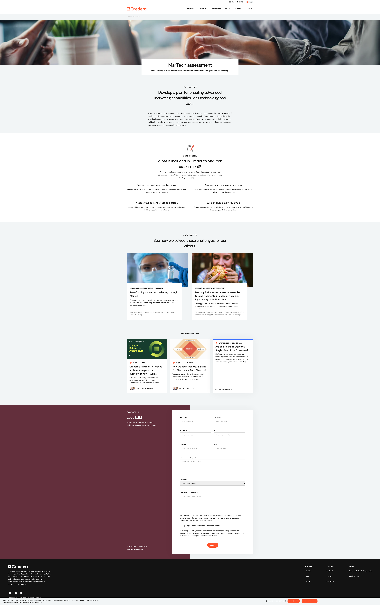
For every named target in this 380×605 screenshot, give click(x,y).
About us (249, 9)
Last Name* (218, 417)
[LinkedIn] (10, 593)
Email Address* (185, 431)
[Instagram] (15, 593)
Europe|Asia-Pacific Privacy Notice (30, 602)
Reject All (293, 601)
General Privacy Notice (10, 602)
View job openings (134, 549)
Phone (216, 431)
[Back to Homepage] (136, 9)
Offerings (191, 9)
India (250, 2)
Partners (307, 576)
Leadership (330, 571)
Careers (238, 9)
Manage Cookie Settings (276, 601)
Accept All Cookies (309, 601)
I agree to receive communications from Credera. (204, 526)
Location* (183, 479)
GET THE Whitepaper (222, 389)
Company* (183, 444)
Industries (203, 9)
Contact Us (330, 581)
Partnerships (216, 9)
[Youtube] (21, 593)
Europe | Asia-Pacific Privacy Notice (360, 571)
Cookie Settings (354, 576)
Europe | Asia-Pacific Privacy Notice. (204, 536)
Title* (216, 444)
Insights (228, 9)
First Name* (184, 417)
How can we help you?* (188, 458)
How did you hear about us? (189, 493)
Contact (232, 2)
